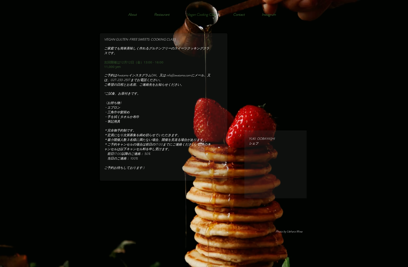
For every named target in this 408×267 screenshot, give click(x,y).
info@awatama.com (178, 75)
